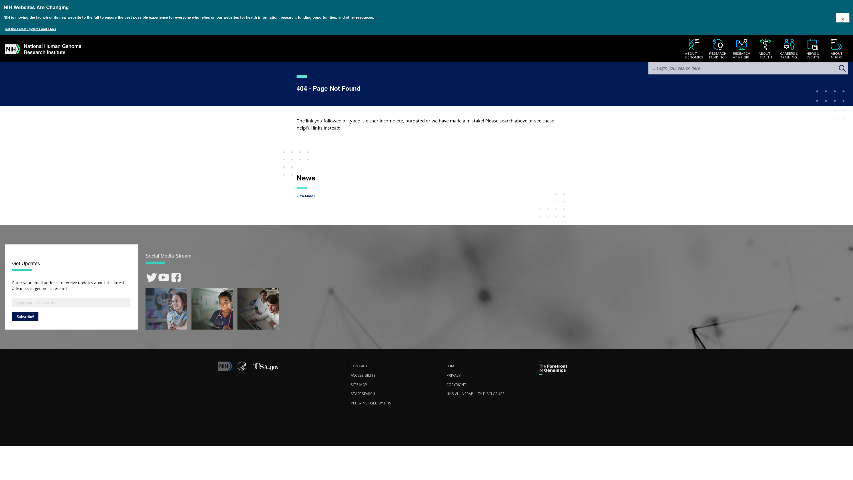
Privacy (453, 375)
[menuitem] (694, 48)
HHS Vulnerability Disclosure (475, 393)
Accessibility (363, 375)
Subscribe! (25, 316)
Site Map (359, 384)
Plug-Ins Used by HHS (371, 403)
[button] (265, 369)
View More (304, 196)
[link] (151, 277)
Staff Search (363, 393)
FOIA (450, 366)
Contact (359, 366)
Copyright (456, 384)
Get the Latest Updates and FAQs (30, 28)
